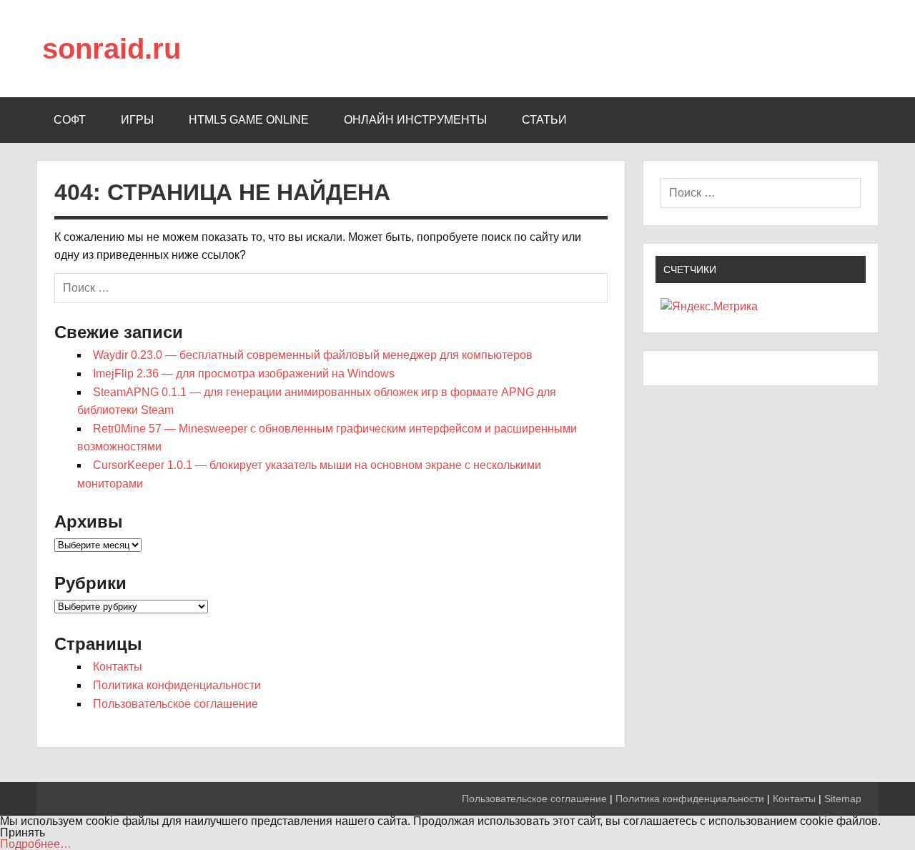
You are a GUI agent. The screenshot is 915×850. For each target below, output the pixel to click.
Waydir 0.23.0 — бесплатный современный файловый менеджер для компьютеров (313, 355)
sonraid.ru (111, 48)
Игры (137, 120)
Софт (70, 120)
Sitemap (842, 798)
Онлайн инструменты (415, 120)
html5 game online (249, 120)
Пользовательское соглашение (175, 704)
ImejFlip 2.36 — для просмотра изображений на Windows (244, 373)
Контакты (117, 667)
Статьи (544, 120)
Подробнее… (35, 844)
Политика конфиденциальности (177, 685)
